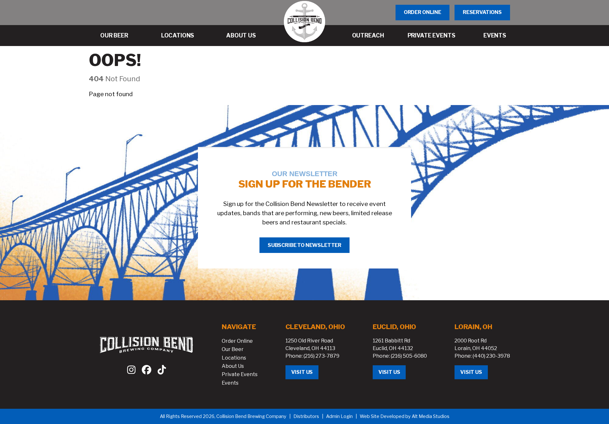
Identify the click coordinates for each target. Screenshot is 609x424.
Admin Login (339, 416)
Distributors (306, 416)
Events (230, 383)
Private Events (240, 374)
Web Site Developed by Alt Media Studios (404, 416)
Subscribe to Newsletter (304, 245)
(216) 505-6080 (409, 356)
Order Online (422, 12)
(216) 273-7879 (321, 356)
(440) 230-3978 (491, 356)
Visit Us (302, 372)
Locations (234, 358)
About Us (233, 366)
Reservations (482, 12)
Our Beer (233, 349)
